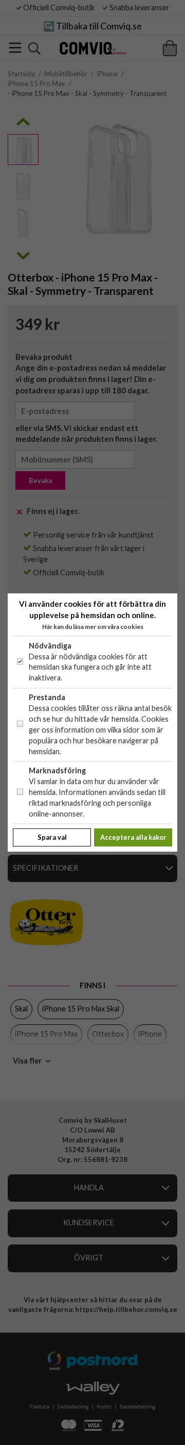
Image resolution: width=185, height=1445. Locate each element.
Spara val (52, 837)
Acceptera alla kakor (133, 837)
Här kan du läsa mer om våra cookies (92, 626)
